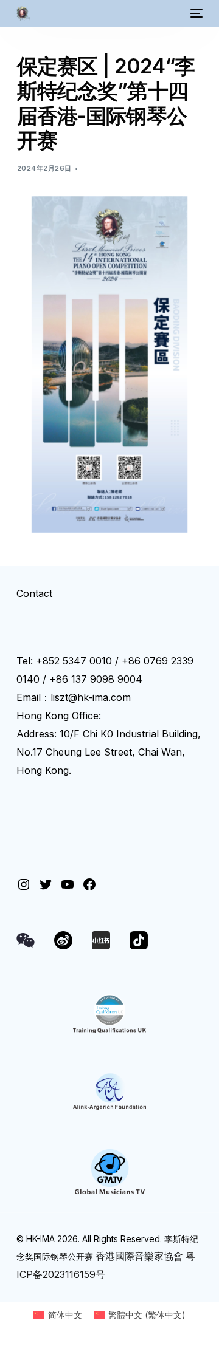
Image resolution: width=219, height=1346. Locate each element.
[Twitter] (45, 884)
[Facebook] (89, 884)
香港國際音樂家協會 (139, 1256)
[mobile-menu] (195, 13)
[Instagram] (23, 884)
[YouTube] (67, 884)
